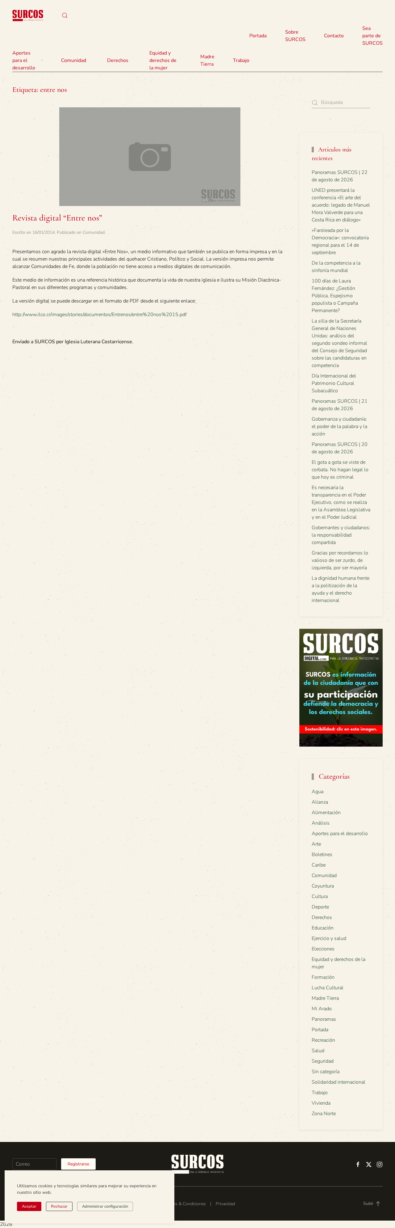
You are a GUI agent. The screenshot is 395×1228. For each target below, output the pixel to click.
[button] (65, 15)
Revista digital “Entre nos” (57, 217)
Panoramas (324, 1019)
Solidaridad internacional (338, 1082)
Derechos (322, 917)
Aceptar (29, 1206)
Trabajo (241, 60)
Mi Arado (322, 1008)
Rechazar (59, 1206)
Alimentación (326, 812)
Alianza (320, 802)
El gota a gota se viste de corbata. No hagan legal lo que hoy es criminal (340, 469)
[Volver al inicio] (27, 15)
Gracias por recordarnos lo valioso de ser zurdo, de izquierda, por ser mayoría (340, 560)
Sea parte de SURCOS (372, 36)
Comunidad (94, 232)
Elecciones (323, 949)
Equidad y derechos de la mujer (163, 60)
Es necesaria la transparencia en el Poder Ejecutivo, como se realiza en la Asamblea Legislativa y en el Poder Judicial (341, 502)
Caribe (319, 865)
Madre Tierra (207, 60)
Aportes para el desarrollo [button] (23, 60)
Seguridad (323, 1061)
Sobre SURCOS (295, 36)
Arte (316, 844)
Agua (317, 791)
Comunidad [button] (73, 60)
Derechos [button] (117, 60)
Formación (323, 977)
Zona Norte (324, 1113)
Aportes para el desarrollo (340, 833)
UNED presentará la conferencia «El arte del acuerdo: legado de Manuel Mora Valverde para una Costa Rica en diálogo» (341, 205)
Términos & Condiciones (183, 1204)
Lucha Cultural (327, 987)
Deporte (320, 907)
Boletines (322, 854)
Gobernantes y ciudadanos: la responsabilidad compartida (341, 535)
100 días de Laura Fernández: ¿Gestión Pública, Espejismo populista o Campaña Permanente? (335, 296)
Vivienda (321, 1103)
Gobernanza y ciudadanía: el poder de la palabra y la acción (339, 426)
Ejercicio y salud (329, 938)
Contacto (334, 35)
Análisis (321, 823)
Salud (318, 1050)
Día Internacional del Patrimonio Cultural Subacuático (334, 383)
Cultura (320, 896)
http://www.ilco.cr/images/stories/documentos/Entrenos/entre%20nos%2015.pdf (99, 314)
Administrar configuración (105, 1206)
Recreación (323, 1040)
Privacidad (225, 1204)
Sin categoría (325, 1071)
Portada (258, 35)
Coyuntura (323, 886)
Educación (323, 928)
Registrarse (78, 1164)
